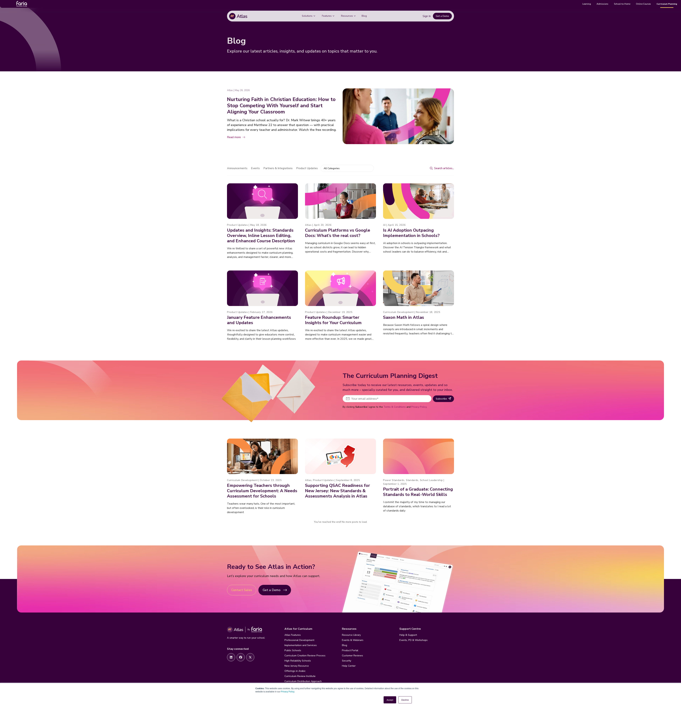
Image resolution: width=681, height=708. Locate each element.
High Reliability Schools (297, 660)
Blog (364, 16)
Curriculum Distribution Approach (303, 681)
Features (327, 16)
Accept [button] (390, 699)
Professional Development (299, 640)
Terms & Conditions (395, 407)
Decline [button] (405, 699)
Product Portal (350, 650)
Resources (347, 16)
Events (255, 168)
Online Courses (643, 3)
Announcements (237, 168)
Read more (234, 137)
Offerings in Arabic (295, 671)
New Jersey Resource (296, 666)
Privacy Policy (287, 691)
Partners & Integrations (278, 168)
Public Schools (292, 650)
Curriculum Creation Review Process (304, 655)
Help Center (349, 666)
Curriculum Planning (667, 3)
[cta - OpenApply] (231, 657)
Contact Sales (241, 590)
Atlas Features (292, 635)
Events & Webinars (352, 640)
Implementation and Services (300, 645)
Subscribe (441, 398)
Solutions (307, 16)
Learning (586, 3)
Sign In (427, 16)
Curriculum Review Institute (299, 676)
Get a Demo (442, 16)
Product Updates (307, 168)
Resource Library (351, 635)
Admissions (602, 3)
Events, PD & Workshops (413, 640)
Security (346, 660)
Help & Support (408, 635)
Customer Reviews (352, 655)
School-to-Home (622, 3)
